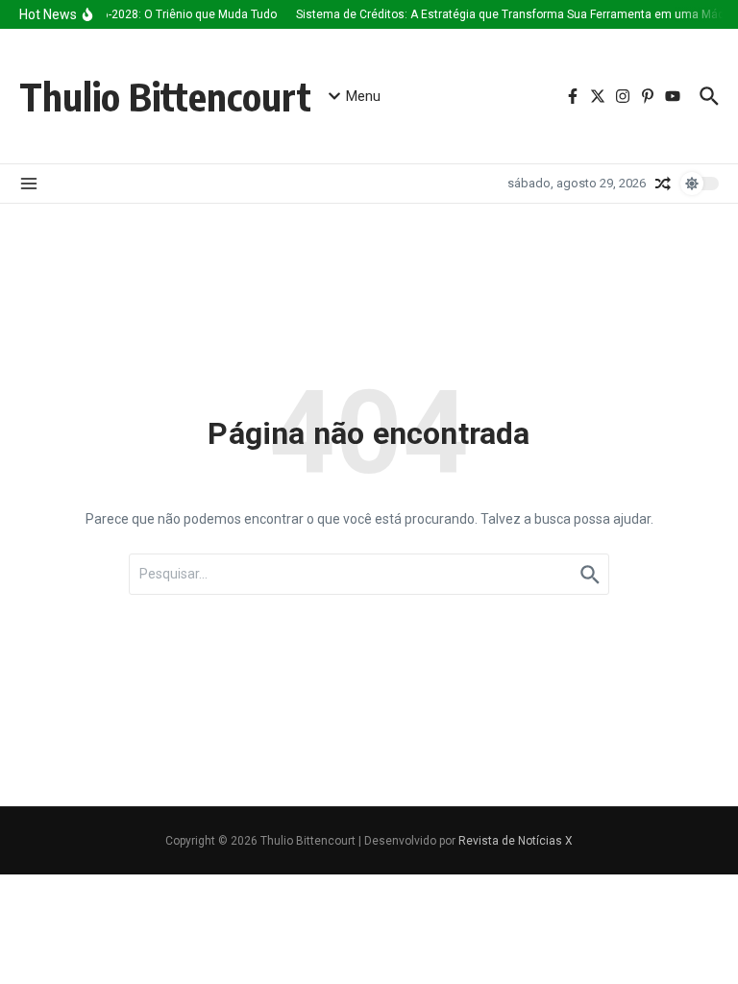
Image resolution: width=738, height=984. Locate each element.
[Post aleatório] (663, 183)
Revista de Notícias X (515, 841)
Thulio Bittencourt (165, 96)
